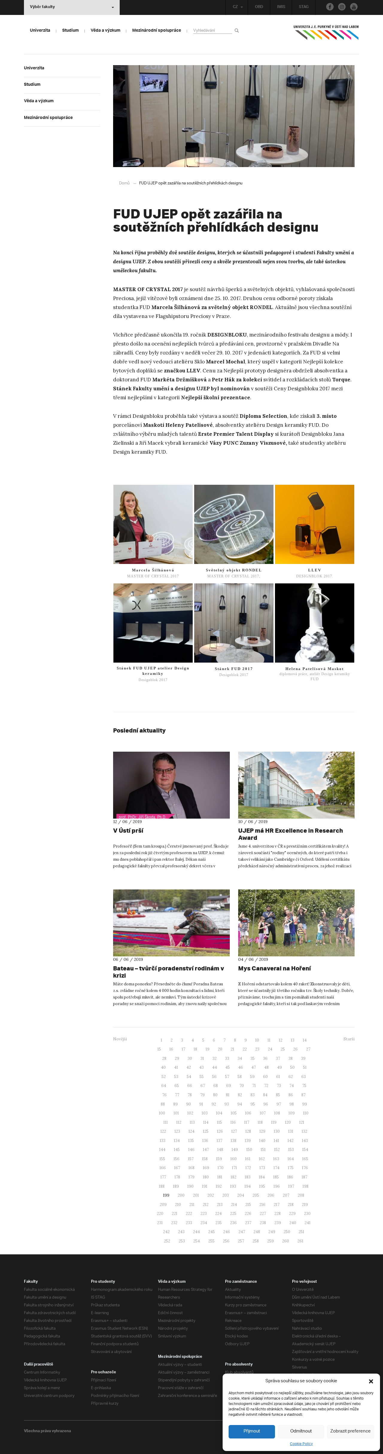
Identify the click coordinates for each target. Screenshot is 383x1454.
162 (262, 1158)
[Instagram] (342, 6)
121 (301, 1122)
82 (240, 1094)
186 (290, 1177)
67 (202, 1085)
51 (305, 1067)
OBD (259, 7)
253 (182, 1241)
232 (174, 1222)
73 (279, 1085)
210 (178, 1204)
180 (206, 1177)
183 (247, 1177)
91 (201, 1104)
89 (175, 1104)
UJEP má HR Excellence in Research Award (290, 834)
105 (234, 1113)
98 (291, 1104)
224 (218, 1213)
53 (176, 1076)
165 (305, 1158)
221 (174, 1213)
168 (191, 1167)
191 (204, 1186)
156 (177, 1158)
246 (226, 1231)
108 (277, 1113)
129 (262, 1131)
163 (276, 1158)
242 (166, 1231)
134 (177, 1140)
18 (195, 1049)
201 (196, 1195)
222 (189, 1213)
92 (214, 1104)
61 (278, 1076)
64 (163, 1085)
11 (269, 1040)
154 (305, 1149)
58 (240, 1076)
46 (240, 1067)
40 (163, 1067)
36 (265, 1058)
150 (249, 1149)
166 (162, 1167)
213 (220, 1204)
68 (215, 1085)
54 (189, 1076)
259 (270, 1241)
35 (252, 1058)
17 (183, 1049)
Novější (120, 1039)
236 (233, 1222)
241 (308, 1222)
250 (287, 1231)
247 (241, 1231)
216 (262, 1204)
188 (162, 1186)
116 (233, 1122)
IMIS (281, 7)
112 (178, 1122)
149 (235, 1149)
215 (248, 1204)
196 (276, 1186)
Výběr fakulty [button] (42, 7)
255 (211, 1241)
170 (221, 1167)
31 (202, 1058)
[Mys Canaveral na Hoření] (296, 922)
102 (190, 1113)
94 (239, 1104)
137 (219, 1140)
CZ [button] (235, 7)
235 (218, 1222)
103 (205, 1113)
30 (190, 1058)
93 (226, 1104)
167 (177, 1167)
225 (233, 1213)
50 (292, 1067)
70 (241, 1085)
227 (263, 1213)
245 (211, 1231)
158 (205, 1158)
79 (202, 1094)
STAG (303, 7)
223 (203, 1213)
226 (248, 1213)
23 (257, 1049)
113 (192, 1122)
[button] (371, 1381)
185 (276, 1177)
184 (262, 1177)
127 (234, 1131)
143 (305, 1140)
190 (190, 1186)
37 (278, 1058)
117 (246, 1122)
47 (253, 1067)
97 (278, 1104)
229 (292, 1213)
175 (291, 1167)
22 (245, 1049)
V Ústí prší (128, 830)
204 (240, 1195)
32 (214, 1058)
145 (177, 1149)
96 (265, 1104)
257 (241, 1241)
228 (277, 1213)
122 (163, 1131)
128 (248, 1131)
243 (181, 1231)
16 (171, 1049)
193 (233, 1186)
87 (303, 1094)
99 (304, 1104)
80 (215, 1094)
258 (256, 1241)
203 (225, 1195)
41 (176, 1067)
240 (292, 1222)
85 (278, 1094)
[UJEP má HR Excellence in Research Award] (296, 785)
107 (263, 1113)
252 (167, 1241)
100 (162, 1113)
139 (248, 1140)
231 (160, 1222)
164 (291, 1158)
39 (303, 1058)
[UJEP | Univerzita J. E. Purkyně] (326, 35)
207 (286, 1195)
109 (291, 1113)
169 (206, 1167)
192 (219, 1186)
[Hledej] (237, 30)
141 (276, 1140)
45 (227, 1067)
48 (266, 1067)
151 (263, 1149)
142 (291, 1140)
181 (219, 1177)
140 (262, 1140)
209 (163, 1204)
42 (188, 1067)
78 (190, 1094)
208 (301, 1195)
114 (206, 1122)
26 (295, 1049)
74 (291, 1085)
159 (219, 1158)
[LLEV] (314, 524)
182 (233, 1177)
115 (219, 1122)
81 (228, 1094)
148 (220, 1149)
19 (207, 1049)
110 (305, 1113)
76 (164, 1094)
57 (227, 1076)
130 (277, 1131)
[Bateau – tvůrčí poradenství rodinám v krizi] (171, 922)
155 (162, 1158)
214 (234, 1204)
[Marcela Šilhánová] (153, 524)
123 (177, 1131)
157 (191, 1158)
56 (214, 1076)
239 (277, 1222)
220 (160, 1213)
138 (233, 1140)
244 (196, 1231)
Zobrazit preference (350, 1431)
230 (307, 1213)
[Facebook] (330, 6)
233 (189, 1222)
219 (305, 1204)
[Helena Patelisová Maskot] (314, 623)
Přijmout (252, 1431)
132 (304, 1131)
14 (305, 1040)
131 (290, 1131)
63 (303, 1076)
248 (256, 1231)
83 (252, 1094)
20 (220, 1049)
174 (276, 1167)
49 (279, 1067)
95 (252, 1104)
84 (265, 1094)
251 (301, 1231)
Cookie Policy (301, 1444)
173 (262, 1167)
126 (220, 1131)
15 (159, 1049)
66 (189, 1085)
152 (277, 1149)
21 (232, 1049)
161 (247, 1158)
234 (203, 1222)
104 (219, 1113)
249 (271, 1231)
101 (176, 1113)
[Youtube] (354, 6)
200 (181, 1195)
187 (304, 1177)
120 (288, 1122)
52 (164, 1076)
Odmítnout (301, 1431)
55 (202, 1076)
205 (256, 1195)
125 (206, 1131)
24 (270, 1049)
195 (262, 1186)
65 (176, 1085)
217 (276, 1204)
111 (165, 1122)
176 (305, 1167)
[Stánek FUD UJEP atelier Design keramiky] (153, 623)
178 (177, 1177)
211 (191, 1204)
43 (201, 1067)
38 (290, 1058)
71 (254, 1085)
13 (292, 1040)
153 (291, 1149)
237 (248, 1222)
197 (291, 1186)
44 (214, 1067)
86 (290, 1094)
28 (164, 1058)
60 (265, 1076)
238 (263, 1222)
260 (285, 1241)
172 (248, 1167)
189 (176, 1186)
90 (188, 1104)
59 (252, 1076)
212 (206, 1204)
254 (196, 1241)
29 (177, 1058)
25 (283, 1049)
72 (266, 1085)
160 (233, 1158)
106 (248, 1113)
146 (191, 1149)
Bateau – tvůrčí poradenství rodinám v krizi (168, 971)
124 (191, 1131)
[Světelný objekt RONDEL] (233, 524)
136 (205, 1140)
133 (162, 1140)
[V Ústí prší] (171, 785)
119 (273, 1122)
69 (228, 1085)
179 (191, 1177)
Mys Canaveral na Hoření (274, 968)
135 (191, 1140)
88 (163, 1104)
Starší (349, 1039)
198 (305, 1186)
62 (290, 1076)
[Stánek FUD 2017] (233, 623)
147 (206, 1149)
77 (177, 1094)
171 (234, 1167)
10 (257, 1040)
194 (247, 1186)
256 (226, 1241)
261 (300, 1241)
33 (227, 1058)
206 (271, 1195)
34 (240, 1058)
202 (210, 1195)
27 (308, 1049)
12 (280, 1040)
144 (162, 1149)
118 (260, 1122)
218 (291, 1204)
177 (163, 1177)
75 (304, 1085)
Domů (124, 183)
